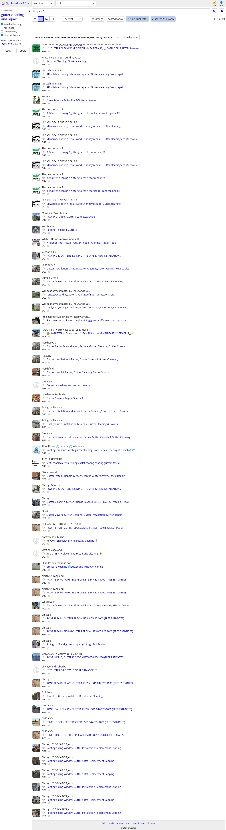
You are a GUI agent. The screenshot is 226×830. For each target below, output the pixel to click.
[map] (52, 19)
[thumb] (41, 19)
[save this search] (222, 11)
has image (9, 27)
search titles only (12, 24)
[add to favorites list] (44, 48)
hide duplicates (12, 35)
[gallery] (47, 19)
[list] (35, 19)
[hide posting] (49, 51)
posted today (10, 31)
